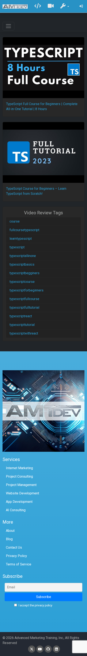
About (10, 531)
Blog (9, 539)
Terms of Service (18, 564)
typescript (17, 247)
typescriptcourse (22, 282)
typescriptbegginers (24, 273)
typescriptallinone (23, 256)
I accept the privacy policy (35, 605)
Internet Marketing (19, 468)
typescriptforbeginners (27, 290)
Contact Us (14, 547)
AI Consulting (16, 510)
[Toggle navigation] (8, 26)
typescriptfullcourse (24, 299)
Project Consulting (19, 476)
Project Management (21, 485)
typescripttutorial (22, 325)
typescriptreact (21, 316)
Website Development (22, 493)
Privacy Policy (16, 556)
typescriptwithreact (24, 333)
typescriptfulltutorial (24, 308)
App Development (19, 502)
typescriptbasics (22, 264)
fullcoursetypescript (24, 230)
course (15, 221)
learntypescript (21, 239)
